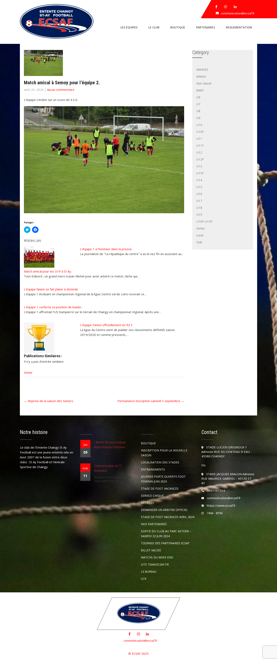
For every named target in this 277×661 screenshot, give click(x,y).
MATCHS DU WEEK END (157, 557)
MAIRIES (202, 69)
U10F (200, 132)
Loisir (200, 235)
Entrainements (153, 469)
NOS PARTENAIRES (154, 524)
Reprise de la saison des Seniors (48, 401)
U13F (200, 173)
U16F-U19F (204, 221)
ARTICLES (147, 503)
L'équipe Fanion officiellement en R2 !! (106, 325)
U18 (199, 208)
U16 (199, 194)
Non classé (204, 83)
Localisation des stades (160, 462)
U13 (199, 166)
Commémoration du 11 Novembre (108, 468)
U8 (198, 111)
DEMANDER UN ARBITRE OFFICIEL (164, 510)
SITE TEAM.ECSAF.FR (155, 564)
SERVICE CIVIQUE (152, 496)
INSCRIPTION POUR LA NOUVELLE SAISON (164, 452)
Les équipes (128, 27)
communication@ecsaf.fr (238, 13)
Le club (153, 27)
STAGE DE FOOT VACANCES (159, 488)
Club (199, 242)
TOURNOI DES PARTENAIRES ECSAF (165, 543)
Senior (28, 372)
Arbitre (201, 76)
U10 (199, 125)
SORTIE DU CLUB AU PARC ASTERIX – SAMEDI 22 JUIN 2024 (166, 533)
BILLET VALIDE (151, 550)
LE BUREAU (148, 571)
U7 (198, 104)
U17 (199, 201)
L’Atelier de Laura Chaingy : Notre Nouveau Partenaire (110, 444)
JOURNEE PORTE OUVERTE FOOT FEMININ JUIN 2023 (163, 479)
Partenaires (205, 27)
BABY (200, 90)
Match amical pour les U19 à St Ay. (48, 271)
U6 (198, 97)
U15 (199, 187)
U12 (199, 152)
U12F (200, 159)
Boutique (177, 27)
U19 (199, 214)
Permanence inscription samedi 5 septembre (150, 401)
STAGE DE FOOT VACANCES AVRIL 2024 (167, 517)
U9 (198, 118)
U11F (200, 145)
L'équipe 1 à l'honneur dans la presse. (106, 249)
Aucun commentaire (60, 90)
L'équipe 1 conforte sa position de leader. (53, 307)
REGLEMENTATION (239, 27)
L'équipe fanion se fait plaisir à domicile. (51, 289)
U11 (199, 138)
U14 (199, 180)
